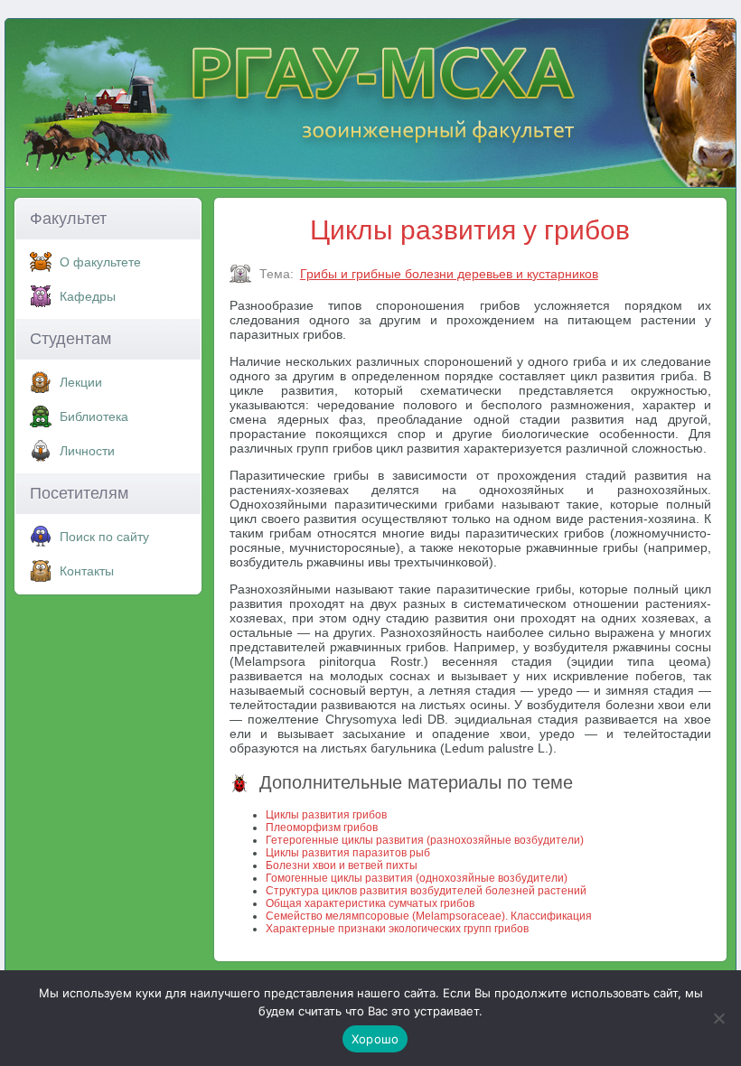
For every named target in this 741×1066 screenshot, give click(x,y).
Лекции (81, 382)
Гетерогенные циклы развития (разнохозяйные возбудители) (425, 840)
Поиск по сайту (104, 536)
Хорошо (375, 1039)
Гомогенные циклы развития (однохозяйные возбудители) (416, 878)
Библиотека (94, 416)
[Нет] (718, 1018)
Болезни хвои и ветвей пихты (341, 865)
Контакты (87, 571)
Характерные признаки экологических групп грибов (397, 928)
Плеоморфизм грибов (322, 827)
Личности (87, 451)
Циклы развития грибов (326, 815)
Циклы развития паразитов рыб (348, 852)
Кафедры (88, 296)
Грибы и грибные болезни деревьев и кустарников (449, 273)
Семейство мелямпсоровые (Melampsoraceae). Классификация (429, 916)
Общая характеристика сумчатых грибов (370, 903)
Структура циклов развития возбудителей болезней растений (426, 890)
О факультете (100, 262)
